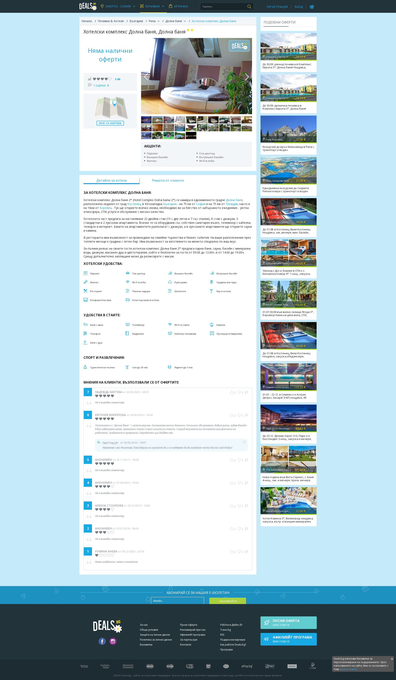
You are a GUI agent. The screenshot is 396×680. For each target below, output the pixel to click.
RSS (222, 634)
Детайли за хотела (111, 180)
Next (247, 76)
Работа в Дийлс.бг (231, 625)
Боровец (106, 208)
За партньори (188, 639)
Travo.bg (225, 629)
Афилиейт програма (192, 634)
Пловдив (232, 204)
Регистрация (277, 7)
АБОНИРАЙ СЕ (228, 601)
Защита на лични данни (155, 634)
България (170, 204)
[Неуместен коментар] (246, 392)
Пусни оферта (188, 625)
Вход (299, 7)
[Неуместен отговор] (244, 442)
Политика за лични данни (156, 639)
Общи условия (149, 629)
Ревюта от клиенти (168, 180)
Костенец (134, 204)
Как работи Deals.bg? (233, 644)
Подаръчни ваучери (232, 639)
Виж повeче (286, 622)
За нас (144, 625)
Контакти (185, 644)
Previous (146, 76)
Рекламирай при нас (193, 629)
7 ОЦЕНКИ (99, 85)
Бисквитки (146, 644)
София (200, 204)
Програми (226, 649)
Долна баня (234, 200)
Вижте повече (348, 669)
